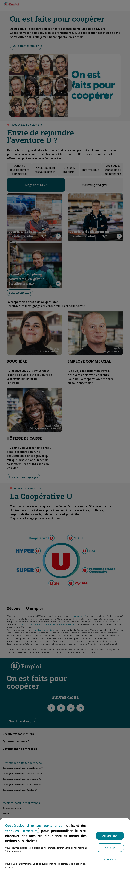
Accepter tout (109, 835)
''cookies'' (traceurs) (22, 830)
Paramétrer (110, 859)
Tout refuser (109, 847)
